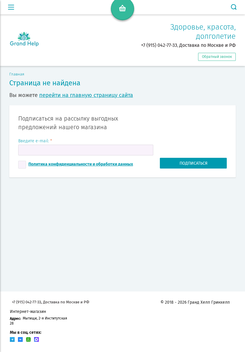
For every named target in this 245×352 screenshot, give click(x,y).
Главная (16, 74)
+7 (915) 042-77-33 (159, 45)
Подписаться (193, 163)
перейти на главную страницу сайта (86, 95)
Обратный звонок (217, 57)
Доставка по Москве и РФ (207, 45)
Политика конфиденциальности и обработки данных (80, 164)
